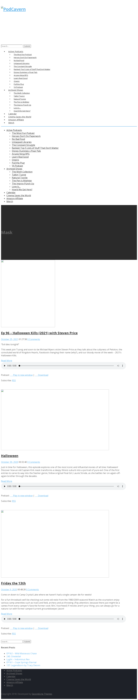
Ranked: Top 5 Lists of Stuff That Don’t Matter (35, 148)
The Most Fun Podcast (23, 133)
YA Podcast (17, 165)
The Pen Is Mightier (22, 180)
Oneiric (15, 159)
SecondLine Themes (42, 693)
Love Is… (16, 186)
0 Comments (33, 339)
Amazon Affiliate (16, 119)
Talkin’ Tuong (19, 174)
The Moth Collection (22, 171)
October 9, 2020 (9, 589)
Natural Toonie (19, 177)
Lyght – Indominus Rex (18, 659)
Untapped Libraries (22, 142)
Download (43, 375)
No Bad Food (18, 139)
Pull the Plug (18, 162)
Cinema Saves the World (18, 195)
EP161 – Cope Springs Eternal (21, 662)
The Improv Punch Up (23, 183)
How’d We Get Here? (22, 189)
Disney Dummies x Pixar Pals (26, 150)
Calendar (10, 192)
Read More (6, 360)
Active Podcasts (14, 130)
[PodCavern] (13, 9)
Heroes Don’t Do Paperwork (26, 136)
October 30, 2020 (9, 462)
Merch (11, 122)
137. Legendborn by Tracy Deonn (23, 665)
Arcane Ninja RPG (21, 153)
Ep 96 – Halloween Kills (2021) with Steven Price (39, 333)
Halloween (9, 455)
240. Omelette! (13, 656)
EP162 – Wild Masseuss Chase (21, 653)
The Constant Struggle (23, 145)
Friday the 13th (13, 583)
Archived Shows (14, 168)
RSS (14, 380)
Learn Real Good (20, 156)
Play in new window (23, 375)
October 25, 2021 (9, 339)
